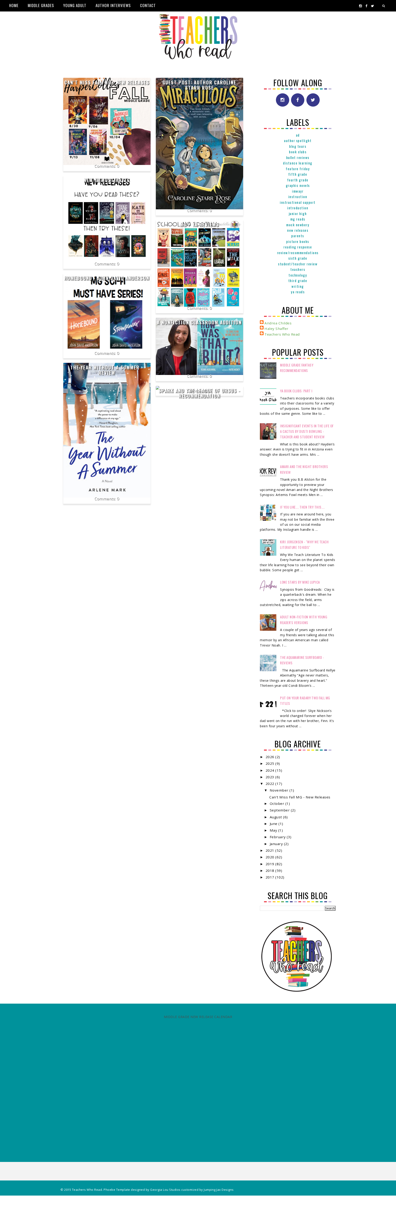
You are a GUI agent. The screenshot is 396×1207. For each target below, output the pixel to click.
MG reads (297, 218)
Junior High (298, 213)
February (278, 837)
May (274, 830)
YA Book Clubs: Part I (296, 390)
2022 (270, 783)
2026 (270, 756)
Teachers (297, 269)
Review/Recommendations (298, 252)
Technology (298, 275)
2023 (270, 777)
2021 (270, 850)
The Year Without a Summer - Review (106, 370)
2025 (270, 763)
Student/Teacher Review (297, 263)
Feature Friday (298, 168)
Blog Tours (297, 146)
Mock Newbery (297, 224)
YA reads (298, 291)
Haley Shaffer (276, 328)
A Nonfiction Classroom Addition (199, 322)
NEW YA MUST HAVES (107, 180)
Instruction (297, 196)
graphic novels (298, 185)
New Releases (297, 230)
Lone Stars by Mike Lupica (300, 582)
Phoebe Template (117, 1190)
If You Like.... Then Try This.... (302, 506)
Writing (298, 286)
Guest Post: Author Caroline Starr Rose (199, 85)
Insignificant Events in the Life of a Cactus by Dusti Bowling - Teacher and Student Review (307, 431)
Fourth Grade (297, 179)
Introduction (297, 207)
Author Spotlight (297, 140)
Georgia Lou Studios (165, 1190)
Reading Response (297, 246)
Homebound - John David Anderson (106, 278)
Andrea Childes (278, 323)
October (277, 803)
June (274, 823)
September (280, 810)
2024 (270, 770)
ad (298, 134)
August (276, 817)
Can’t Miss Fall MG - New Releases (106, 82)
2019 (270, 864)
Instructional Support (298, 202)
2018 (270, 870)
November (280, 790)
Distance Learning (297, 162)
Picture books (297, 241)
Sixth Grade (297, 258)
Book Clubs (297, 151)
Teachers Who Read (282, 334)
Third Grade (297, 280)
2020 (270, 857)
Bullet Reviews (297, 157)
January (277, 843)
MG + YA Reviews (199, 224)
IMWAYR (297, 191)
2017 (270, 877)
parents (297, 235)
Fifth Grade (297, 174)
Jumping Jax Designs (219, 1190)
